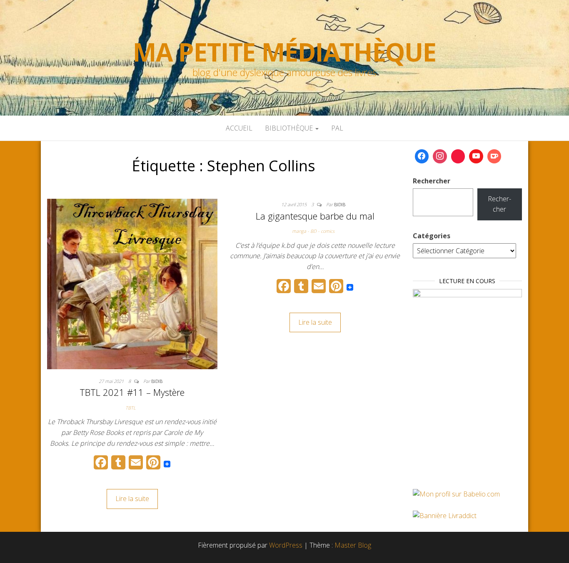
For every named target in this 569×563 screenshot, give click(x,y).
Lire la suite (132, 498)
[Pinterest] (458, 156)
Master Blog (352, 545)
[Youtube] (476, 156)
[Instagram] (440, 156)
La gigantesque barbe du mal (315, 216)
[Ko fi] (494, 156)
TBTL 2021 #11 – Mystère (132, 392)
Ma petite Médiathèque (284, 52)
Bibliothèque (289, 128)
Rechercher (431, 180)
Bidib (156, 381)
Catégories (431, 235)
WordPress (285, 545)
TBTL (130, 408)
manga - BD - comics (313, 231)
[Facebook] (422, 156)
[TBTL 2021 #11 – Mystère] (132, 283)
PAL (337, 128)
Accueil (239, 128)
